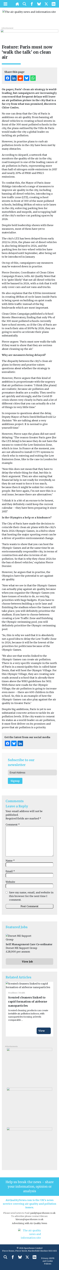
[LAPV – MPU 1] (29, 1106)
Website (10, 881)
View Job (27, 961)
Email (10, 871)
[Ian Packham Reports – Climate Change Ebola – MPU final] (29, 1145)
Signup (15, 780)
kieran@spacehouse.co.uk (29, 1219)
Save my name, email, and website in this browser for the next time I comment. (31, 896)
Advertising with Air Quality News (29, 1223)
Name (10, 860)
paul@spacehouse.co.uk (43, 1213)
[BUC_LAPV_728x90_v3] (29, 32)
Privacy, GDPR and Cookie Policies (47, 1261)
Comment (13, 824)
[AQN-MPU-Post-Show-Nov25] (29, 1066)
